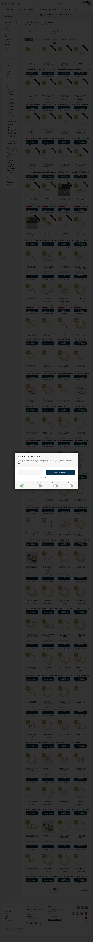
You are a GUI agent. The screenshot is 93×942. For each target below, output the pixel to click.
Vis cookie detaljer (46, 478)
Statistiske (71, 483)
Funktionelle (55, 483)
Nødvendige (22, 483)
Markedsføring (39, 483)
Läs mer (20, 463)
